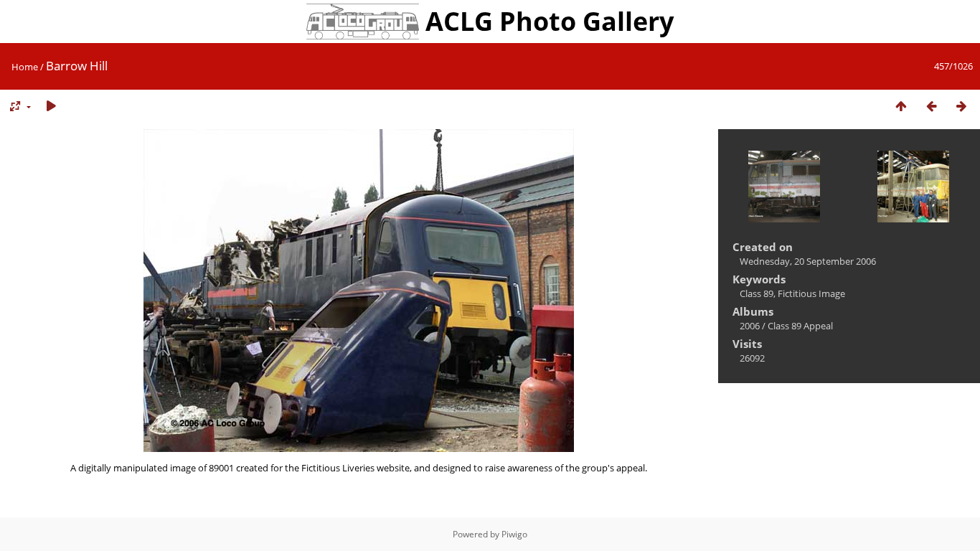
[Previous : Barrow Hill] (931, 106)
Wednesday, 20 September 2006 (808, 261)
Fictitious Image (811, 293)
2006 (750, 325)
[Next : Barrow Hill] (961, 106)
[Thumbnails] (901, 106)
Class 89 (756, 293)
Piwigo (514, 534)
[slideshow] (51, 106)
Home (24, 66)
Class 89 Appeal (800, 325)
